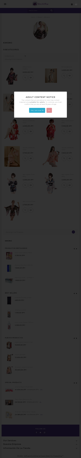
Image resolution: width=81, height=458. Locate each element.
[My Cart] (76, 4)
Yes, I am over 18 (37, 110)
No (49, 110)
